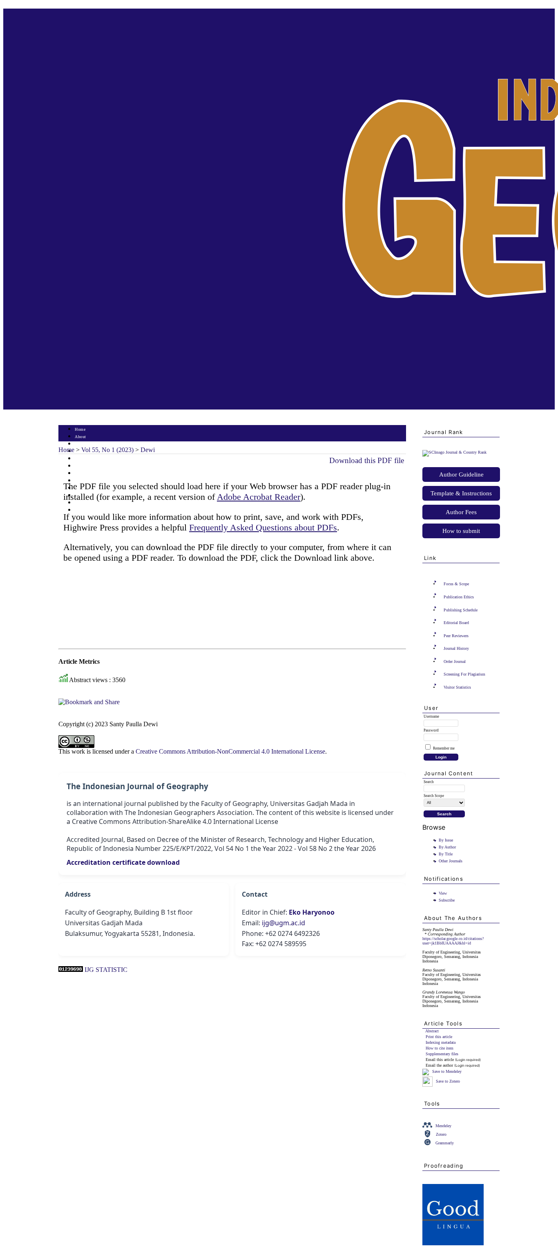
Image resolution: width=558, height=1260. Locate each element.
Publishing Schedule (461, 610)
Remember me (444, 748)
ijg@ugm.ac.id (283, 922)
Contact (82, 510)
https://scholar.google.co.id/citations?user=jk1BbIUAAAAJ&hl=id (453, 940)
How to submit (461, 531)
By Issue (446, 840)
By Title (446, 854)
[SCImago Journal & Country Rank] (454, 452)
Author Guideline (461, 474)
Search (81, 459)
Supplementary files (442, 1054)
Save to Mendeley (447, 1071)
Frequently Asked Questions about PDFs (263, 527)
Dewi (148, 449)
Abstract (432, 1031)
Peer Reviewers (456, 635)
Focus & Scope (456, 584)
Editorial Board (456, 622)
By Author (447, 847)
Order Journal (455, 661)
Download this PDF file (366, 460)
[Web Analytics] (70, 969)
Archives (83, 473)
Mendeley (443, 1125)
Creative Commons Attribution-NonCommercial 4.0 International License (230, 751)
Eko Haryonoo (312, 912)
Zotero (441, 1134)
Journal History (456, 648)
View (443, 893)
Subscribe (447, 900)
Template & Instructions (461, 493)
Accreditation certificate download (123, 862)
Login (80, 444)
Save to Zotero (447, 1081)
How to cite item (439, 1048)
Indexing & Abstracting (96, 503)
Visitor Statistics (457, 687)
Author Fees (461, 512)
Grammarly (444, 1143)
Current (82, 466)
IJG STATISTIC (106, 969)
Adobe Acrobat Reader (258, 497)
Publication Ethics (459, 597)
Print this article (439, 1036)
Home (80, 429)
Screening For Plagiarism (464, 674)
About (80, 436)
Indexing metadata (440, 1042)
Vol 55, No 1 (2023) (107, 449)
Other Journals (450, 861)
